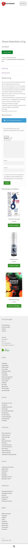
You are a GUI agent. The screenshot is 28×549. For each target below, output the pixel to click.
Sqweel (3, 439)
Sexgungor (4, 515)
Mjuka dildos (5, 386)
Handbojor (4, 521)
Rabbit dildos (5, 367)
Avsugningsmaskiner (12, 59)
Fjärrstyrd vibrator (6, 441)
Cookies (4, 329)
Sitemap (4, 331)
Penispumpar (5, 413)
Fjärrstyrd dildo (5, 390)
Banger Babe (5, 497)
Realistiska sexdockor (7, 491)
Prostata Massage (6, 416)
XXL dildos (4, 384)
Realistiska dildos (6, 371)
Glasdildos (4, 363)
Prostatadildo (5, 388)
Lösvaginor (4, 405)
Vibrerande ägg (5, 437)
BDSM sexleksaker (6, 513)
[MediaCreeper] (14, 538)
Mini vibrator (5, 448)
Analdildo (4, 382)
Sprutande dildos (6, 379)
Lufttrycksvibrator (6, 452)
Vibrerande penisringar (7, 411)
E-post (6, 167)
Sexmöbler (4, 529)
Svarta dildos (5, 380)
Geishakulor (5, 471)
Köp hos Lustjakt (14, 225)
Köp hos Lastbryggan (14, 306)
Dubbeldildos (5, 365)
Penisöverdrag (5, 418)
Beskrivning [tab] (5, 68)
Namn (6, 160)
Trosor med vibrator (7, 446)
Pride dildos (5, 375)
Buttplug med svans (7, 476)
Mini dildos (4, 373)
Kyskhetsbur (5, 523)
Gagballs (4, 517)
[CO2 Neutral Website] (14, 350)
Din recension (7, 140)
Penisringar (5, 409)
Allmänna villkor (6, 327)
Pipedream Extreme (7, 501)
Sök (14, 546)
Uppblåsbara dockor (7, 493)
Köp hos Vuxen (7, 52)
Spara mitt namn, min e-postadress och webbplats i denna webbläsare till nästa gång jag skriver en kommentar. (14, 176)
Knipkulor (4, 473)
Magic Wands (5, 469)
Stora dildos (5, 369)
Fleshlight (4, 420)
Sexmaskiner (5, 527)
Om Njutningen (6, 325)
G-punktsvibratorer (7, 445)
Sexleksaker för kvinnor (8, 467)
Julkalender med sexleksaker (9, 454)
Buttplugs (4, 475)
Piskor (3, 519)
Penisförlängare (6, 414)
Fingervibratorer (6, 435)
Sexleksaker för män (7, 403)
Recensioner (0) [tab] (6, 73)
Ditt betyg (6, 136)
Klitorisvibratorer (6, 433)
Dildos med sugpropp (7, 377)
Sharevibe (4, 443)
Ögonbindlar (5, 525)
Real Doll (4, 495)
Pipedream (4, 499)
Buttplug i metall (6, 478)
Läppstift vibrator (6, 450)
